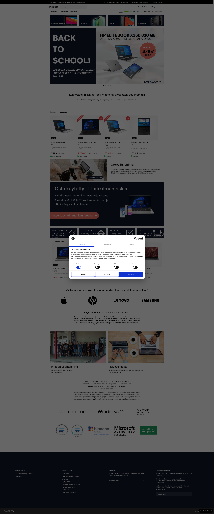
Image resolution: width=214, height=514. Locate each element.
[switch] (97, 267)
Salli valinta (107, 274)
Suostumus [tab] (82, 244)
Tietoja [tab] (132, 244)
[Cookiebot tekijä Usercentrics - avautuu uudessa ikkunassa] (135, 238)
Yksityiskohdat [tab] (107, 244)
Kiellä (83, 274)
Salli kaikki (131, 274)
